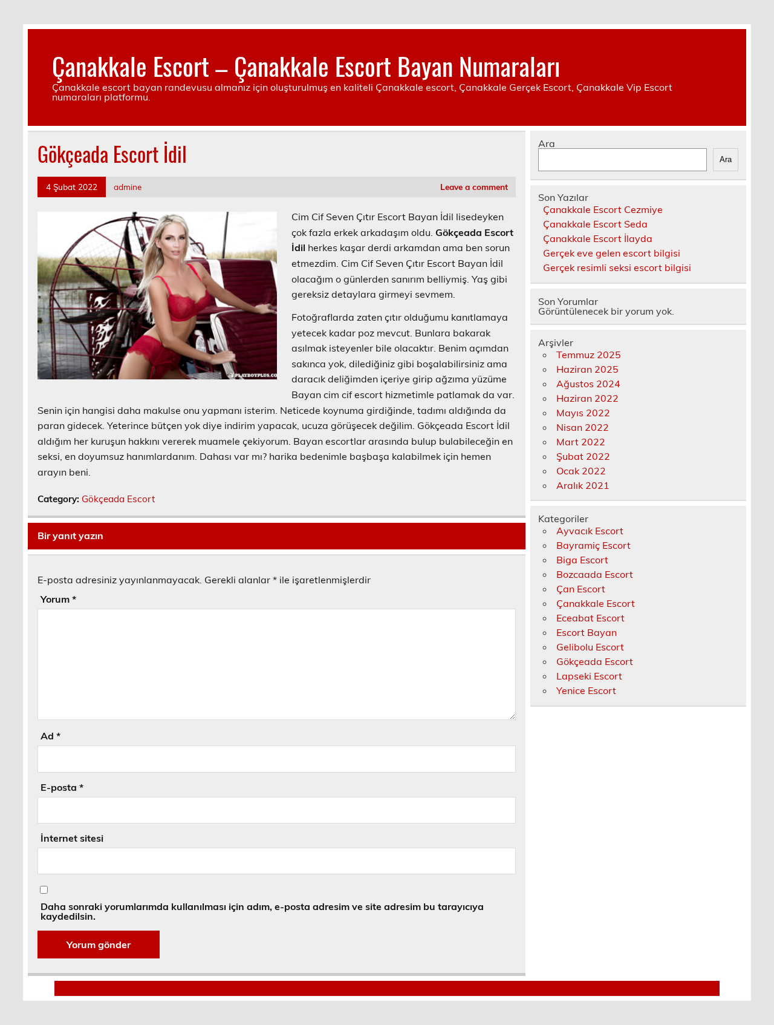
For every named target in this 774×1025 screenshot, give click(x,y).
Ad (50, 736)
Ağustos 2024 (588, 384)
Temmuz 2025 (588, 355)
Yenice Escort (586, 690)
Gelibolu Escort (590, 647)
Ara (546, 143)
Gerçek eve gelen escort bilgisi (611, 253)
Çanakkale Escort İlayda (597, 238)
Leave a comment (474, 187)
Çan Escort (580, 589)
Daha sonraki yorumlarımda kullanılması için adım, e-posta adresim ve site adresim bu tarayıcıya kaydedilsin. (262, 911)
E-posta (62, 787)
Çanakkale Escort (595, 603)
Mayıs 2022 (583, 413)
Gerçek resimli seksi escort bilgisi (617, 267)
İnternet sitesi (72, 838)
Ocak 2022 (581, 471)
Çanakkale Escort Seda (595, 224)
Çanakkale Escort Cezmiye (603, 209)
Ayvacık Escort (589, 531)
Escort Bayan (586, 632)
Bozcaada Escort (594, 574)
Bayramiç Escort (593, 545)
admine (127, 187)
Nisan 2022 (582, 427)
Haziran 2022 (587, 398)
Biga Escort (582, 560)
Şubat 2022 (583, 456)
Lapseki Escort (589, 676)
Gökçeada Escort (118, 499)
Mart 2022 (580, 442)
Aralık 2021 (583, 485)
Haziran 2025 (587, 369)
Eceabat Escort (590, 618)
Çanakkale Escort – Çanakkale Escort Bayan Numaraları (306, 65)
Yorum (58, 599)
